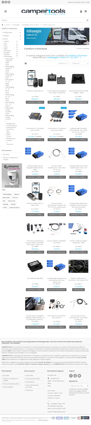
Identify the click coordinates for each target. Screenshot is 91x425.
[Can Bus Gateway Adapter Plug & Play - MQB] (78, 228)
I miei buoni (29, 390)
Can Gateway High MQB (35, 278)
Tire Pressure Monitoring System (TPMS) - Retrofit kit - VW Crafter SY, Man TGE (35, 243)
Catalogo (6, 36)
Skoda (13, 204)
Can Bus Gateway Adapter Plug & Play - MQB (78, 242)
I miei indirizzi (29, 382)
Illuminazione (8, 139)
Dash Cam (11, 201)
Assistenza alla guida (8, 131)
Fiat (5, 43)
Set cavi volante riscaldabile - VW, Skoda (56, 242)
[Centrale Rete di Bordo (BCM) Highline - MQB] (78, 78)
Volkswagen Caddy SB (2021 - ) (8, 76)
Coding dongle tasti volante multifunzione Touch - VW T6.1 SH (78, 168)
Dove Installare (8, 387)
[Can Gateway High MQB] (35, 266)
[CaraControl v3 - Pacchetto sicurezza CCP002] (57, 116)
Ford (5, 45)
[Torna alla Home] (2, 25)
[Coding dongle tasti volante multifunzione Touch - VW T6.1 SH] (78, 153)
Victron (15, 198)
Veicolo (5, 39)
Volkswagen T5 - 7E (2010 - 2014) (8, 90)
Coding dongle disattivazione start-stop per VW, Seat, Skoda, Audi (56, 280)
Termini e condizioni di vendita (10, 158)
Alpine (16, 194)
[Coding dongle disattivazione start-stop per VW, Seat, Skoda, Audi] (57, 266)
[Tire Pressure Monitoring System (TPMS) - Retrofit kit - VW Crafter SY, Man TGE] (35, 228)
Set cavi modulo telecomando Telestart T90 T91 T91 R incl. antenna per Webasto (57, 206)
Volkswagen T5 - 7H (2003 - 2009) (8, 82)
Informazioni (7, 150)
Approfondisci (43, 420)
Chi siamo (6, 154)
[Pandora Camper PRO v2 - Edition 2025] (35, 191)
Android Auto (14, 208)
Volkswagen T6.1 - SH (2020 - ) (8, 104)
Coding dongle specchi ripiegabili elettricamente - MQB (35, 168)
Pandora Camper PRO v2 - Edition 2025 (35, 204)
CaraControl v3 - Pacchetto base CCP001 (35, 129)
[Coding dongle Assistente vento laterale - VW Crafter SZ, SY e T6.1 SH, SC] (78, 116)
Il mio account (29, 371)
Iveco (6, 47)
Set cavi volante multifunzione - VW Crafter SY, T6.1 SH (57, 168)
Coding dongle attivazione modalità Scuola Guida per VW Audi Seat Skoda (78, 205)
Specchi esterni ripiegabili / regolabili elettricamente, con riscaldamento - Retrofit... (35, 318)
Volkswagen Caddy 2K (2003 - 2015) (8, 61)
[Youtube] (6, 2)
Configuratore (7, 32)
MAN (5, 49)
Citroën (6, 41)
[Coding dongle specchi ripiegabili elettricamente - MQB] (35, 153)
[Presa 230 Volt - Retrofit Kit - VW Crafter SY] (57, 303)
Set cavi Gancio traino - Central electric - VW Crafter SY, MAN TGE (78, 318)
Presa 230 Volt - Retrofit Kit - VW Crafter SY (56, 317)
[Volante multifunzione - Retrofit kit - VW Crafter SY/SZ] (78, 266)
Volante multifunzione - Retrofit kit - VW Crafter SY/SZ (78, 279)
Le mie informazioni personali (32, 386)
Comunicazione (8, 125)
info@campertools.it (58, 412)
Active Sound (8, 136)
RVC (4, 201)
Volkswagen (8, 56)
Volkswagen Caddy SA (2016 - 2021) (8, 69)
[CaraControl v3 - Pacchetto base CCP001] (35, 116)
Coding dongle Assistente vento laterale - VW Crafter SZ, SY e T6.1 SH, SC (78, 130)
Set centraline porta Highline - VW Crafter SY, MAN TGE (56, 92)
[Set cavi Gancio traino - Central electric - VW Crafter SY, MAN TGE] (78, 303)
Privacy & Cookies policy (11, 384)
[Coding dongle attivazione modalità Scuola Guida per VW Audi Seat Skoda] (78, 191)
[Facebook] (3, 2)
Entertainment (8, 127)
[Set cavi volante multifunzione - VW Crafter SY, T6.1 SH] (57, 153)
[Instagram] (9, 2)
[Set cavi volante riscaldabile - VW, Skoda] (57, 228)
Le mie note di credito (32, 379)
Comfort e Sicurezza (8, 142)
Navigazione (8, 123)
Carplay (5, 204)
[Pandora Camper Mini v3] (35, 78)
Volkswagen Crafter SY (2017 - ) (8, 118)
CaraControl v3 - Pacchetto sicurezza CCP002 (57, 129)
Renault (6, 54)
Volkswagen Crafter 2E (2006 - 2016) (8, 110)
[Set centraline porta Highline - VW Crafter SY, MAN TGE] (57, 78)
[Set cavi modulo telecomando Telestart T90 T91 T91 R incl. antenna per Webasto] (57, 191)
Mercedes (7, 51)
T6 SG (5, 208)
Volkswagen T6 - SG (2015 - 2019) (8, 97)
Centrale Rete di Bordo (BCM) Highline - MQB (78, 92)
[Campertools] (43, 11)
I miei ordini (29, 375)
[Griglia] (26, 63)
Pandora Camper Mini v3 (35, 91)
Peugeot (7, 53)
